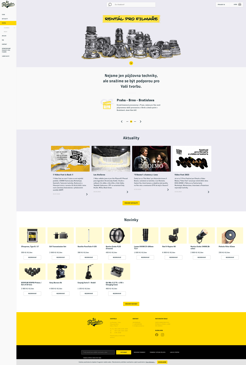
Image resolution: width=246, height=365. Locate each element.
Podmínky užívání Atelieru (157, 352)
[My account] (110, 4)
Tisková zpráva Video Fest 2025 (92, 358)
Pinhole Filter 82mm (227, 246)
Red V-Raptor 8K (169, 246)
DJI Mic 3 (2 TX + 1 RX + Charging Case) (115, 284)
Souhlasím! (162, 362)
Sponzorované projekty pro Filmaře (6, 50)
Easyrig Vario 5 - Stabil (87, 283)
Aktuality (5, 19)
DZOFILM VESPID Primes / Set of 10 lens (31, 284)
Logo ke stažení (174, 352)
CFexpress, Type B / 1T (30, 246)
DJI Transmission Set (57, 246)
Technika (6, 28)
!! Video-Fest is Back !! (63, 175)
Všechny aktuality (131, 203)
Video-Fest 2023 (182, 175)
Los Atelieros (99, 175)
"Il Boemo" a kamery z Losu (146, 175)
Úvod (3, 14)
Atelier (4, 36)
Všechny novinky (131, 304)
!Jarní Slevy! (5, 56)
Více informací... (150, 362)
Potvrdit (124, 352)
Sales (5, 31)
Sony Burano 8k (55, 283)
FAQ (3, 40)
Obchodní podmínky (139, 352)
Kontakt (4, 44)
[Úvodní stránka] (8, 4)
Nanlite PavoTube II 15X (87, 246)
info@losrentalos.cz (139, 326)
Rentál (4, 23)
